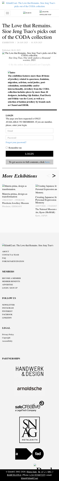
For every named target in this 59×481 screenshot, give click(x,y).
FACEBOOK (7, 314)
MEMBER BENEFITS (11, 281)
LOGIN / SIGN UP (9, 288)
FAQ (4, 258)
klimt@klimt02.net (29, 478)
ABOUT (5, 251)
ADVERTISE (7, 284)
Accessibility (7, 341)
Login (29, 154)
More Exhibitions (20, 175)
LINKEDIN (7, 317)
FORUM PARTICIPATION (13, 261)
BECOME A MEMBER (11, 278)
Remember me (15, 147)
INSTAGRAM (8, 308)
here (47, 162)
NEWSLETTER (8, 304)
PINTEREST (7, 311)
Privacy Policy (8, 334)
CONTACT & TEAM (10, 254)
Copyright (6, 337)
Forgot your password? (16, 142)
